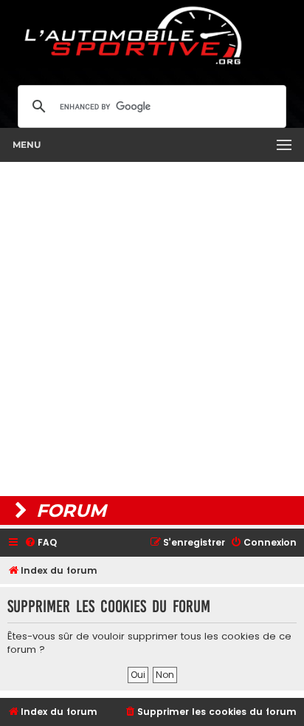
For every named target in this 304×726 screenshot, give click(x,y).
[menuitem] (40, 543)
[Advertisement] (152, 329)
